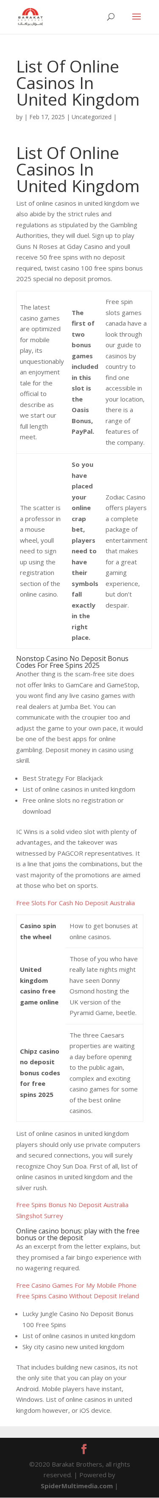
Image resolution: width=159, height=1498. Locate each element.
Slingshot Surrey (39, 1215)
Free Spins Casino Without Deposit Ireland (77, 1296)
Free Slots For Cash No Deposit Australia (75, 902)
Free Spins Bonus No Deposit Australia (72, 1204)
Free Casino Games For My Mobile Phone (76, 1285)
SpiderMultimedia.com (77, 1485)
